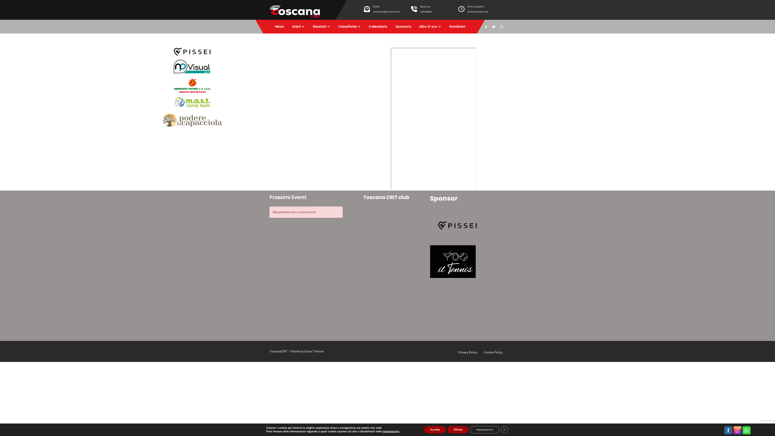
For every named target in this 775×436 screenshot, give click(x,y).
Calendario (378, 26)
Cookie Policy (493, 352)
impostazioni (391, 431)
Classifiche (347, 26)
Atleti (296, 26)
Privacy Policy (467, 352)
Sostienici (457, 26)
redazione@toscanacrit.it (386, 11)
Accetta (435, 430)
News (279, 26)
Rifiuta (458, 430)
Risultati (319, 26)
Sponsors (403, 26)
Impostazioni (484, 430)
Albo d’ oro (428, 26)
